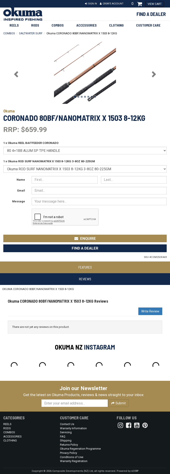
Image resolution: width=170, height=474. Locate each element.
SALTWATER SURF (30, 33)
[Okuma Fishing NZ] (28, 14)
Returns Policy (69, 444)
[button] (91, 4)
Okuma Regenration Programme (80, 448)
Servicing (66, 432)
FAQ (62, 436)
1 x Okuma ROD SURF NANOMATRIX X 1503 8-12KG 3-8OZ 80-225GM (49, 161)
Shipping (65, 440)
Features (85, 267)
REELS (14, 25)
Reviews (85, 279)
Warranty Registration (73, 461)
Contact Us (67, 424)
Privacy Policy (68, 453)
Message (18, 201)
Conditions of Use (71, 457)
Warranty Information (73, 428)
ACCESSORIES (86, 25)
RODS (35, 25)
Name (21, 179)
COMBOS (58, 25)
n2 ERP (134, 471)
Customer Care (148, 25)
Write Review (150, 311)
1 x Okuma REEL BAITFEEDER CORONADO (30, 143)
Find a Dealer (151, 14)
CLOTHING (116, 25)
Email (21, 190)
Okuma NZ (69, 347)
